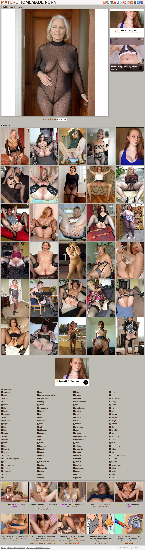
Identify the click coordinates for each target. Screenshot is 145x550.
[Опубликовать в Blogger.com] (104, 2)
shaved (114, 414)
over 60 (78, 459)
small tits (114, 430)
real (113, 395)
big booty (7, 421)
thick (113, 443)
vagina (114, 462)
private (78, 478)
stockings (115, 436)
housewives (44, 462)
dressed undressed (47, 395)
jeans (41, 471)
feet (40, 417)
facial (41, 411)
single (113, 421)
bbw (5, 408)
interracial (43, 468)
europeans (43, 408)
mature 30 (79, 449)
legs (77, 392)
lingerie (78, 398)
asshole (6, 405)
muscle (78, 417)
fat (40, 414)
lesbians (78, 395)
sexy (113, 411)
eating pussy (44, 398)
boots (5, 443)
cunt (5, 478)
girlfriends (43, 430)
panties (78, 465)
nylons (78, 433)
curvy (41, 392)
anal (5, 395)
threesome (115, 446)
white (113, 471)
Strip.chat (114, 69)
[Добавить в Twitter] (138, 2)
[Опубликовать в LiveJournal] (121, 2)
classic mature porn (11, 459)
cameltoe (7, 452)
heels (41, 452)
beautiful (6, 414)
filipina (42, 421)
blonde (6, 433)
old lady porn (80, 436)
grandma (42, 436)
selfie (113, 405)
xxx (112, 478)
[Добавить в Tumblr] (135, 2)
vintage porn (116, 465)
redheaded (115, 398)
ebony (41, 402)
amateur (6, 392)
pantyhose (79, 468)
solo (113, 433)
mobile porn (80, 408)
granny (42, 440)
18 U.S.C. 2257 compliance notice (38, 548)
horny (41, 455)
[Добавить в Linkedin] (118, 2)
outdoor (78, 446)
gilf (40, 427)
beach (5, 411)
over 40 (78, 452)
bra (4, 446)
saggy (113, 402)
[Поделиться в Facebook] (107, 2)
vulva (113, 468)
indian (41, 465)
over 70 (78, 462)
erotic (41, 405)
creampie (7, 471)
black (5, 430)
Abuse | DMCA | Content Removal (13, 548)
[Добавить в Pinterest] (124, 2)
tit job (113, 449)
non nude (79, 427)
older (77, 443)
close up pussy (9, 465)
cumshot (6, 474)
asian (5, 398)
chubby (6, 455)
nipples (78, 424)
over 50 (78, 455)
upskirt (114, 459)
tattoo (113, 440)
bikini (5, 427)
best (5, 417)
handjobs (43, 449)
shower (114, 417)
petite (77, 471)
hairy (41, 443)
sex (112, 408)
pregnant (78, 474)
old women (79, 440)
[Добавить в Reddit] (128, 2)
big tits (5, 424)
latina (41, 478)
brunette (6, 449)
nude (77, 430)
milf (76, 405)
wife (113, 474)
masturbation (80, 402)
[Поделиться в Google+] (114, 2)
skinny (114, 424)
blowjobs (6, 436)
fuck (41, 424)
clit (4, 462)
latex (41, 474)
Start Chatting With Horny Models (124, 67)
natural (78, 421)
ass (4, 402)
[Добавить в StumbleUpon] (131, 2)
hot (40, 459)
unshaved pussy (118, 455)
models (78, 411)
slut (112, 427)
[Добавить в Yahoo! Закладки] (141, 2)
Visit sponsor (61, 119)
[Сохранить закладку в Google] (111, 2)
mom (77, 414)
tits (112, 452)
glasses (42, 433)
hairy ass (43, 446)
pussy (113, 392)
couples (6, 468)
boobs (5, 440)
